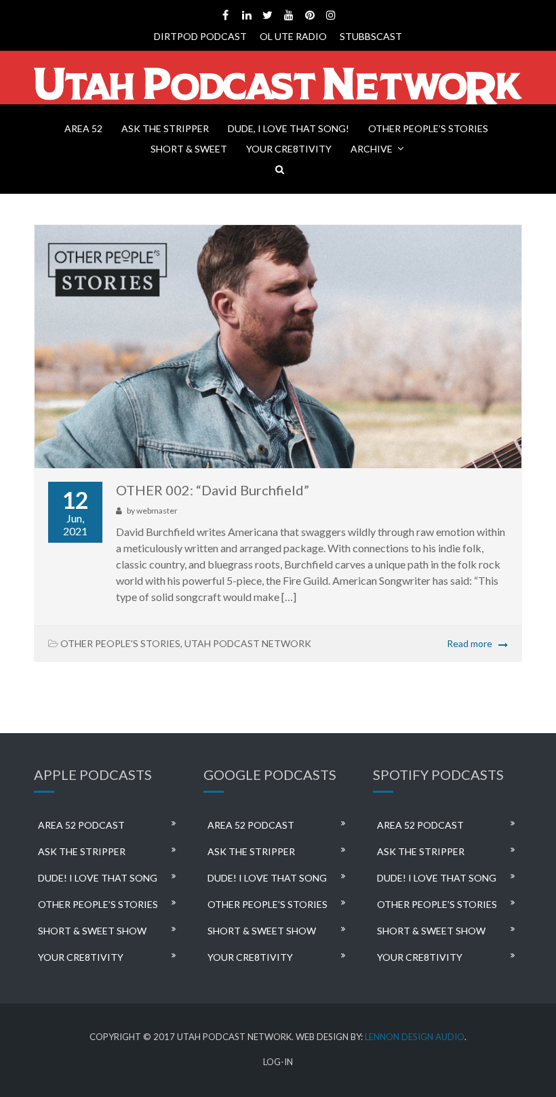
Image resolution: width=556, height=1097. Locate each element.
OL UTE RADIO (293, 36)
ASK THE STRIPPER (165, 128)
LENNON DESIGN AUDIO (414, 1036)
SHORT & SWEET (189, 148)
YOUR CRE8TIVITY (289, 148)
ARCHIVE (372, 148)
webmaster (157, 510)
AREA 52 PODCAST (81, 825)
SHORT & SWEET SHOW (92, 930)
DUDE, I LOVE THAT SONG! (288, 128)
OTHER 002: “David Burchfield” (212, 490)
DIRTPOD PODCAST (200, 36)
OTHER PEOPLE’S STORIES (428, 128)
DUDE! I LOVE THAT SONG (97, 878)
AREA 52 (83, 128)
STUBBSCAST (371, 36)
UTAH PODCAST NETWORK (247, 643)
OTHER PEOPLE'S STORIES (120, 643)
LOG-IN (278, 1062)
